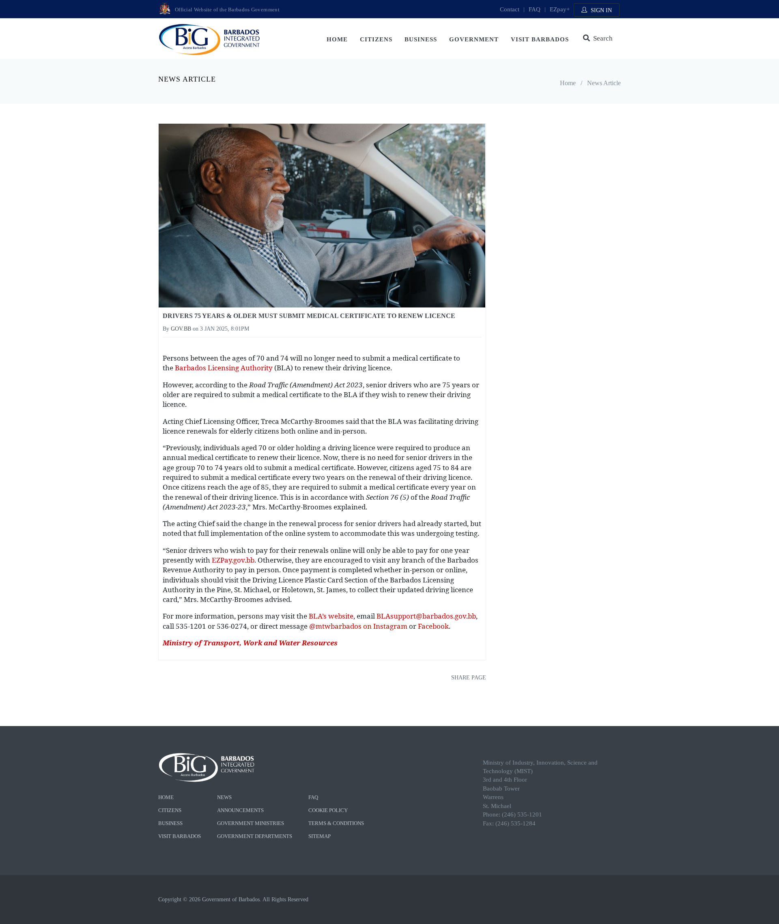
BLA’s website (331, 616)
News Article (604, 83)
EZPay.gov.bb (233, 560)
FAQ (534, 9)
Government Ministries (250, 823)
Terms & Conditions (336, 823)
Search (601, 38)
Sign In (600, 10)
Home (337, 39)
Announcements (240, 810)
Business (421, 39)
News (224, 797)
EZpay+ (560, 9)
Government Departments (254, 836)
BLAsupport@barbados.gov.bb (426, 616)
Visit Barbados (540, 39)
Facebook (433, 626)
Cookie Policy (328, 810)
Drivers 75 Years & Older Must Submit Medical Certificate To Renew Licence (309, 315)
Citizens (376, 39)
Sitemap (319, 836)
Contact (509, 9)
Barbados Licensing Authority (224, 367)
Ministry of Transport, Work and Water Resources (250, 642)
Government (474, 39)
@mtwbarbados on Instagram (358, 626)
